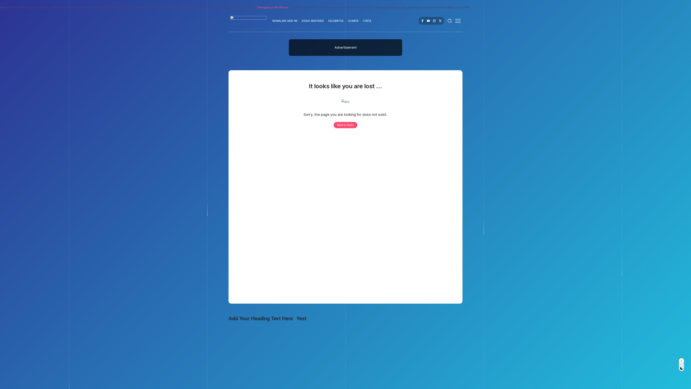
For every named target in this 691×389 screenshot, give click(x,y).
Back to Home (345, 125)
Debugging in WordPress (272, 7)
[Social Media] (422, 21)
